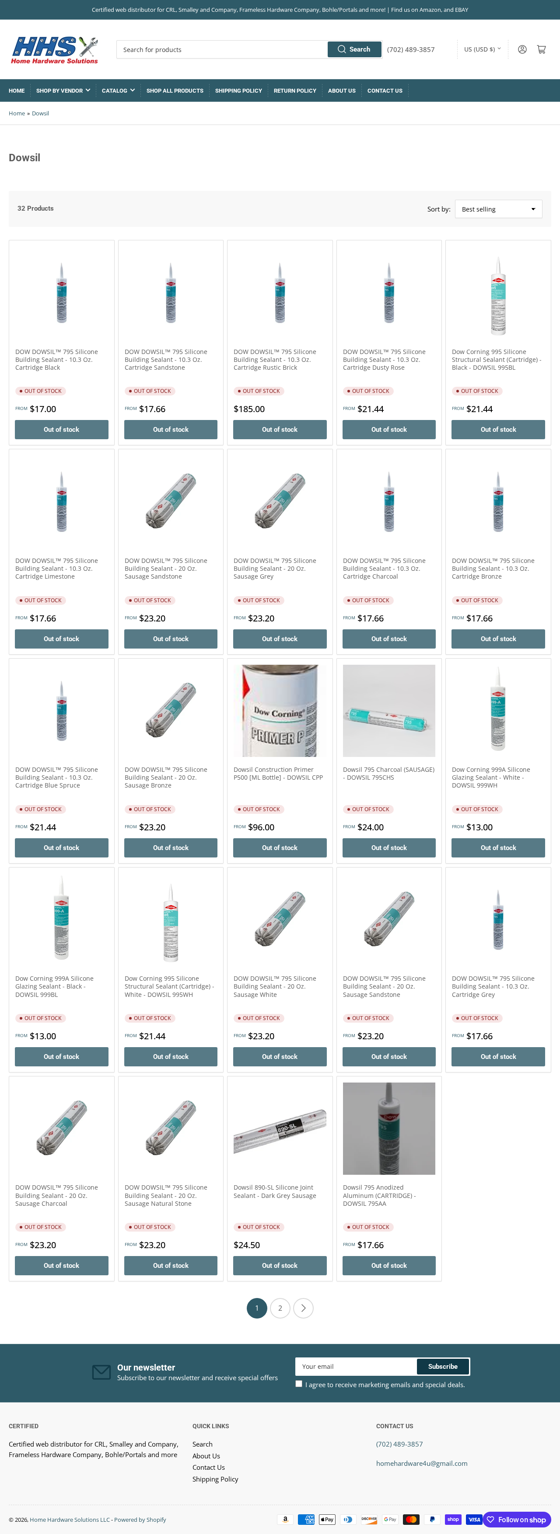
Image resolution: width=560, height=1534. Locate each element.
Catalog (114, 90)
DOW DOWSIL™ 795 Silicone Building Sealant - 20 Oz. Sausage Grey (275, 568)
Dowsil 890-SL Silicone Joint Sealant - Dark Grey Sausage (275, 1191)
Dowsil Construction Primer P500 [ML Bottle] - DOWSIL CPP (278, 773)
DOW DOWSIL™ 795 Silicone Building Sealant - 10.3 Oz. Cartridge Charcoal (384, 568)
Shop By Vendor (59, 90)
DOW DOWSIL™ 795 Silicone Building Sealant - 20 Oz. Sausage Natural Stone (166, 1195)
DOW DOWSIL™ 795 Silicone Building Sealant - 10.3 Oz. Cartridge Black (56, 359)
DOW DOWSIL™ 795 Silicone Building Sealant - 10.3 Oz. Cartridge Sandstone (166, 359)
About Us (342, 90)
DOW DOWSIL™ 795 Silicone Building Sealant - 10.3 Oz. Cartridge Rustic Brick (275, 359)
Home (16, 90)
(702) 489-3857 (399, 1444)
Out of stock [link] (61, 430)
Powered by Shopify (140, 1520)
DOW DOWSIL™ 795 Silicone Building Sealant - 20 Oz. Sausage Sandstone (166, 568)
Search (360, 49)
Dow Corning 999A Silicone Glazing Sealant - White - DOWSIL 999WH (491, 777)
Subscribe (443, 1367)
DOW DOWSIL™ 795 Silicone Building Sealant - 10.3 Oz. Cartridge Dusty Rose (384, 359)
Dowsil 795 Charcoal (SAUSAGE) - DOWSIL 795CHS (388, 773)
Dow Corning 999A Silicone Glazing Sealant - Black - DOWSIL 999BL (54, 986)
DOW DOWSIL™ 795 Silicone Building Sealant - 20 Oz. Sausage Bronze (166, 777)
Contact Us (385, 90)
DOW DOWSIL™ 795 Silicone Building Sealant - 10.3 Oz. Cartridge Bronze (493, 568)
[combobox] (249, 49)
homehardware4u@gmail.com (422, 1463)
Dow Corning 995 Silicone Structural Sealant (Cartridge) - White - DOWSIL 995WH (169, 986)
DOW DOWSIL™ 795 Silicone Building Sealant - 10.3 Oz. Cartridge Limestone (56, 568)
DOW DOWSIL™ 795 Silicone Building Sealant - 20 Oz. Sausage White (275, 986)
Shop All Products (175, 90)
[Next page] (303, 1308)
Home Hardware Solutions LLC (70, 1520)
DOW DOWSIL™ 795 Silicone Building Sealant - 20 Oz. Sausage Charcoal (56, 1195)
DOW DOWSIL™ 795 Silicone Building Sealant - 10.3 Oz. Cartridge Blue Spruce (56, 777)
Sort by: (439, 209)
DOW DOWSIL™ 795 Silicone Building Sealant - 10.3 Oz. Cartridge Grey (493, 986)
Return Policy (295, 90)
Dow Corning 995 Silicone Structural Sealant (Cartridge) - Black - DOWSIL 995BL (497, 359)
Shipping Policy (238, 90)
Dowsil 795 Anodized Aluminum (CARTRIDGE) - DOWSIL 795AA (379, 1195)
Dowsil (40, 113)
